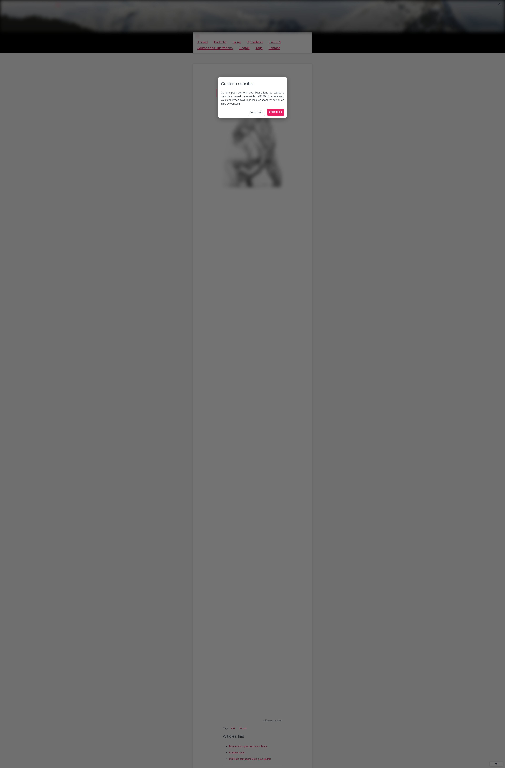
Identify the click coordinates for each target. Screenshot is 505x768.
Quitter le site (256, 112)
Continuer (275, 112)
